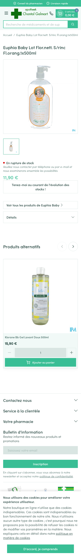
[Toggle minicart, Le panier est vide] (60, 13)
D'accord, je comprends (40, 549)
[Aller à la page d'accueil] (29, 13)
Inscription (40, 464)
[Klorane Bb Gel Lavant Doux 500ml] (40, 296)
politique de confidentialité (56, 476)
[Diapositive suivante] (73, 246)
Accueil (7, 35)
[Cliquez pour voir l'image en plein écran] (40, 97)
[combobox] (35, 24)
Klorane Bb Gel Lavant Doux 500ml (27, 337)
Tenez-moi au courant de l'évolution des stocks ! (40, 187)
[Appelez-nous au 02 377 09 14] (51, 13)
